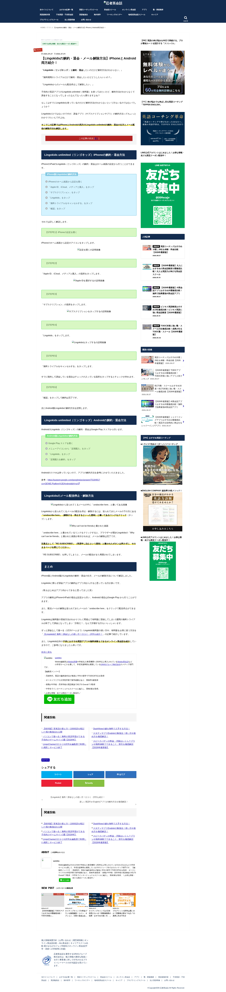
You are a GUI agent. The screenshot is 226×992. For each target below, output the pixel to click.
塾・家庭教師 (158, 10)
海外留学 (97, 15)
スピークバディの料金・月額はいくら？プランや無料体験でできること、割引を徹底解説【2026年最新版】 (113, 744)
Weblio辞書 (72, 662)
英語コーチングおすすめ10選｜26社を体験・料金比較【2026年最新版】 (168, 360)
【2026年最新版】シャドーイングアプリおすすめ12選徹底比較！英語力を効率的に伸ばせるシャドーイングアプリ (161, 421)
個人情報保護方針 (49, 940)
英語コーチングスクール (88, 10)
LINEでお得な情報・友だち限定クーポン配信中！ (60, 44)
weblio (56, 861)
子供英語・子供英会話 (64, 15)
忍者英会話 (164, 988)
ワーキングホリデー (114, 15)
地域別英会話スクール (136, 15)
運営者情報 (78, 940)
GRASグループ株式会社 (110, 664)
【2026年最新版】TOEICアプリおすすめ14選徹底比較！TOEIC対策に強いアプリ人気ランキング (161, 374)
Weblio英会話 (123, 662)
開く (96, 138)
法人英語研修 (70, 20)
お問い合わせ (86, 20)
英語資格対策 (45, 15)
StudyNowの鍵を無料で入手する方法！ (111, 728)
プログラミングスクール (49, 20)
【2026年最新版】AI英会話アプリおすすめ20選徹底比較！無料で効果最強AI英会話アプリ (162, 405)
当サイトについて (46, 10)
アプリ (144, 10)
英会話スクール (110, 10)
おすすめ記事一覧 (66, 10)
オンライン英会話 (129, 10)
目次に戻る (46, 652)
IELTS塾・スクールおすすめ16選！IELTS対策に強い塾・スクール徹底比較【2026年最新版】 (162, 390)
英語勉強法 (83, 15)
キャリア (154, 15)
